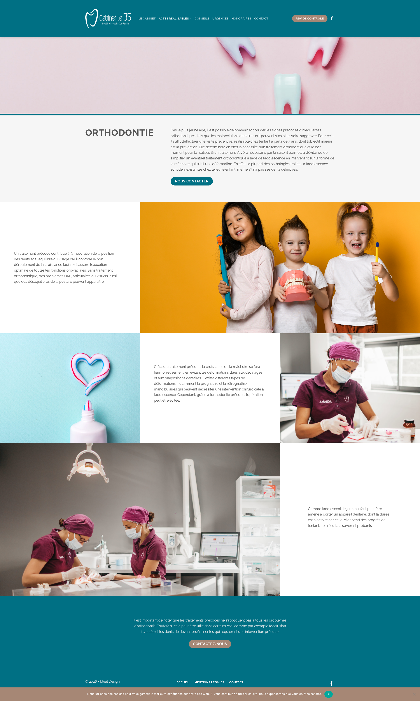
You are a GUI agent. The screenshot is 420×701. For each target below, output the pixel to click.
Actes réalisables (174, 18)
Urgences (220, 18)
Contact (261, 18)
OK (329, 694)
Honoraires (241, 18)
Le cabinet (147, 18)
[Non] (414, 695)
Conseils (202, 18)
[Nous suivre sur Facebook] (332, 18)
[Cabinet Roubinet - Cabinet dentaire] (108, 18)
